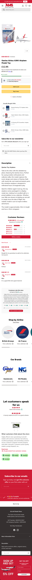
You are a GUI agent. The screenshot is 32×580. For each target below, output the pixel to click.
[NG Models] (22, 370)
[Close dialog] (31, 557)
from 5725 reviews (15, 409)
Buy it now (16, 91)
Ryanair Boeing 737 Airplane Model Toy (20, 107)
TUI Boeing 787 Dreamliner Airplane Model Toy (20, 122)
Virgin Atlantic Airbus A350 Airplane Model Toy (20, 115)
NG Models (22, 379)
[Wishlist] (26, 5)
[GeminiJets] (8, 370)
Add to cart (16, 86)
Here (25, 1)
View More (16, 322)
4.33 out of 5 (20, 220)
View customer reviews (16, 310)
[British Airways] (8, 332)
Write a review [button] (16, 237)
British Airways (8, 341)
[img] (5, 247)
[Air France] (22, 332)
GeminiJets (8, 379)
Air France (22, 341)
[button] (29, 5)
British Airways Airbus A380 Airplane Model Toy (20, 130)
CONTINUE (24, 574)
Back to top (16, 504)
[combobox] (16, 9)
